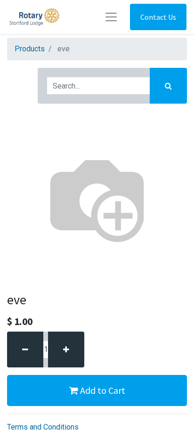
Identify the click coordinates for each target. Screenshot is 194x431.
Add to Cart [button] (101, 390)
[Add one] (66, 349)
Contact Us (158, 17)
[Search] (168, 86)
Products (30, 48)
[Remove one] (25, 349)
